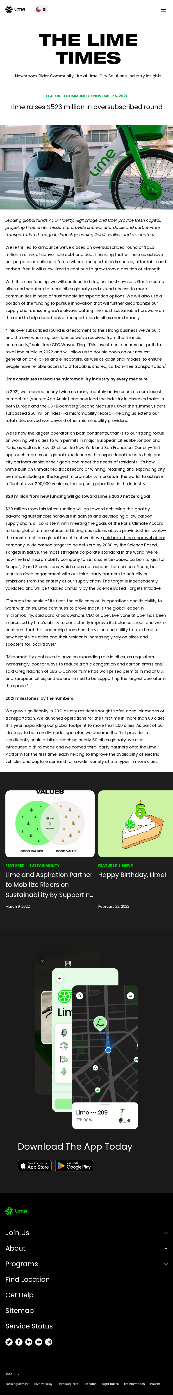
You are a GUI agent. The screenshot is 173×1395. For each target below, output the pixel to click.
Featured (15, 865)
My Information (134, 1384)
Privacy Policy (43, 1384)
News (127, 865)
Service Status (29, 1326)
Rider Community (56, 76)
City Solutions (113, 76)
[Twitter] (9, 1342)
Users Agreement (17, 1384)
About (15, 1248)
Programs (21, 1264)
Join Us (17, 1233)
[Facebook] (19, 1342)
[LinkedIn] (28, 1342)
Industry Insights (145, 76)
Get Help (19, 1295)
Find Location (27, 1279)
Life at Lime (86, 76)
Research (90, 1384)
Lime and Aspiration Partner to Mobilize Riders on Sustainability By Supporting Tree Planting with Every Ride (49, 885)
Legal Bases (110, 1384)
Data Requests (68, 1384)
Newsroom (26, 76)
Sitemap (19, 1310)
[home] (15, 9)
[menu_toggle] (163, 9)
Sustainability (44, 865)
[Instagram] (48, 1342)
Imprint (155, 1384)
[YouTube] (38, 1342)
